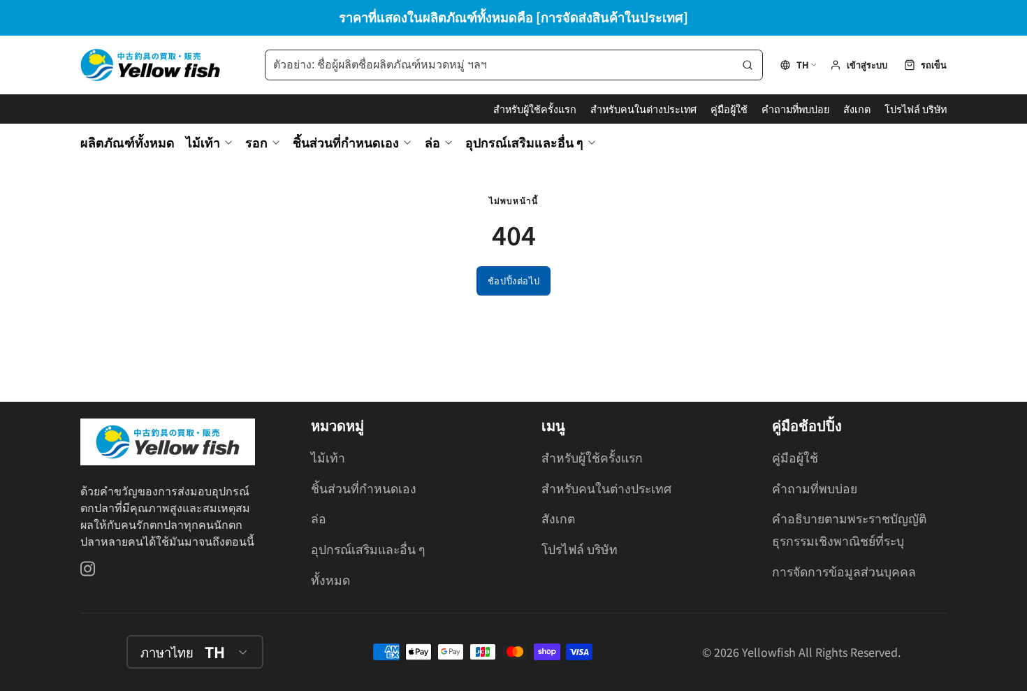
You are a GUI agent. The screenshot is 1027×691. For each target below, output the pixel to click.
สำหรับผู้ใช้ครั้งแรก (534, 108)
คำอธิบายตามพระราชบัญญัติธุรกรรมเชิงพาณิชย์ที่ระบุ (849, 529)
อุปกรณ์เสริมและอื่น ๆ (524, 142)
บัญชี (858, 65)
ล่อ (432, 142)
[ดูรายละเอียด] (167, 442)
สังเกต (857, 108)
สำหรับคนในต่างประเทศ (643, 108)
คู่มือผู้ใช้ (729, 108)
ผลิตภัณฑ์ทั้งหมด (127, 142)
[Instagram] (88, 568)
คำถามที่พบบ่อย (795, 108)
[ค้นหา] (747, 65)
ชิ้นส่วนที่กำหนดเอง (346, 142)
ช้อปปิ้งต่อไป (514, 280)
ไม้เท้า (203, 142)
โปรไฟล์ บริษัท (915, 108)
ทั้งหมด (330, 579)
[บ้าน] (150, 65)
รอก (256, 142)
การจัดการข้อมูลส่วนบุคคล (844, 571)
